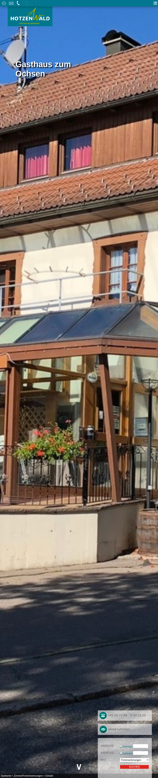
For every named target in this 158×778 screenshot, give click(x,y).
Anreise (107, 745)
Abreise (107, 752)
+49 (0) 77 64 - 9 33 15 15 (126, 715)
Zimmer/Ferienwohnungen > (29, 775)
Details (49, 775)
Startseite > (7, 775)
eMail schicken (118, 729)
